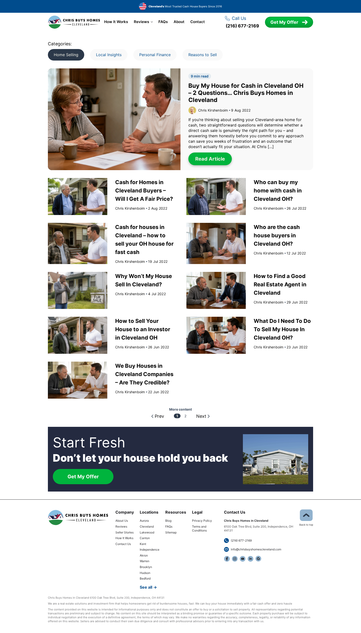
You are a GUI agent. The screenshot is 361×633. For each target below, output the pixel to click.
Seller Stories (124, 532)
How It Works (116, 22)
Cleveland (147, 526)
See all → (148, 587)
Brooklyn (146, 567)
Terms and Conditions (199, 528)
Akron (144, 555)
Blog (168, 520)
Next (201, 416)
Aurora (144, 520)
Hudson (145, 573)
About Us (121, 520)
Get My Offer (284, 22)
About (179, 22)
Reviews (141, 22)
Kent (143, 544)
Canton (145, 538)
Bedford (145, 578)
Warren (144, 561)
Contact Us (123, 544)
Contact (197, 22)
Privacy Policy (202, 520)
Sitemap (171, 532)
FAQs (163, 22)
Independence (149, 549)
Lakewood (147, 532)
